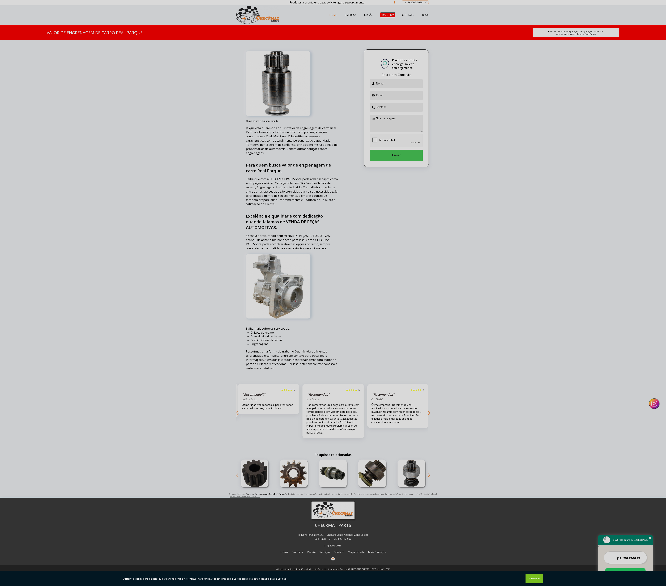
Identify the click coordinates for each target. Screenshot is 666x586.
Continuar (534, 578)
